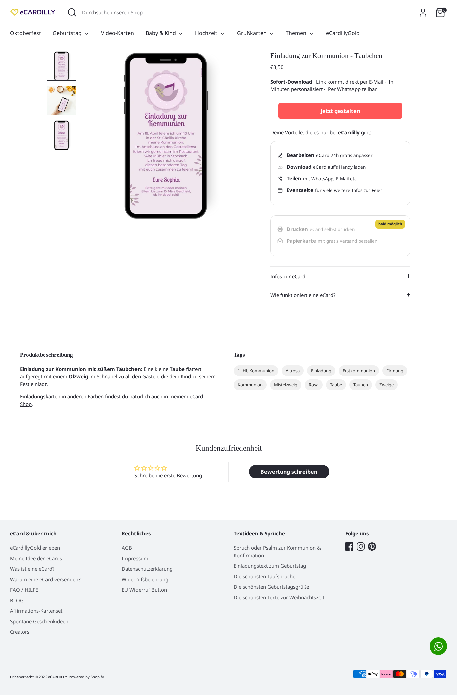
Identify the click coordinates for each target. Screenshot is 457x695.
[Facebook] (349, 546)
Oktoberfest (25, 33)
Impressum (135, 558)
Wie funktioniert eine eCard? (303, 295)
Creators (19, 631)
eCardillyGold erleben (35, 547)
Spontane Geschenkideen (39, 621)
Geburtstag (68, 33)
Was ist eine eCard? (32, 568)
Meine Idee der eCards (36, 558)
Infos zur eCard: (288, 276)
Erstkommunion (359, 371)
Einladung (321, 371)
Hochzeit (207, 33)
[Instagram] (361, 546)
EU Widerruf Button (144, 589)
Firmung (394, 371)
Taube (336, 385)
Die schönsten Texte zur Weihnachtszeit (279, 597)
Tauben (360, 385)
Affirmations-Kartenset (36, 610)
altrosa (293, 371)
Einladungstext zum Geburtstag (270, 565)
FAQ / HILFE (24, 589)
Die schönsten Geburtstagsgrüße (271, 586)
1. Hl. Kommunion (256, 371)
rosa (313, 385)
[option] (166, 138)
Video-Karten (117, 33)
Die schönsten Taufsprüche (264, 576)
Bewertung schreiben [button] (288, 471)
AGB (127, 547)
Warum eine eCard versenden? (45, 579)
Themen (297, 33)
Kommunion (250, 385)
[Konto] (423, 12)
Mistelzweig (285, 385)
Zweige (386, 385)
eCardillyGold (343, 33)
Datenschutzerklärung (147, 568)
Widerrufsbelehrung (145, 579)
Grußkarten (252, 33)
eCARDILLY (57, 676)
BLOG (17, 600)
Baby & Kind (161, 33)
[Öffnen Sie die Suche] (72, 12)
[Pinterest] (372, 546)
